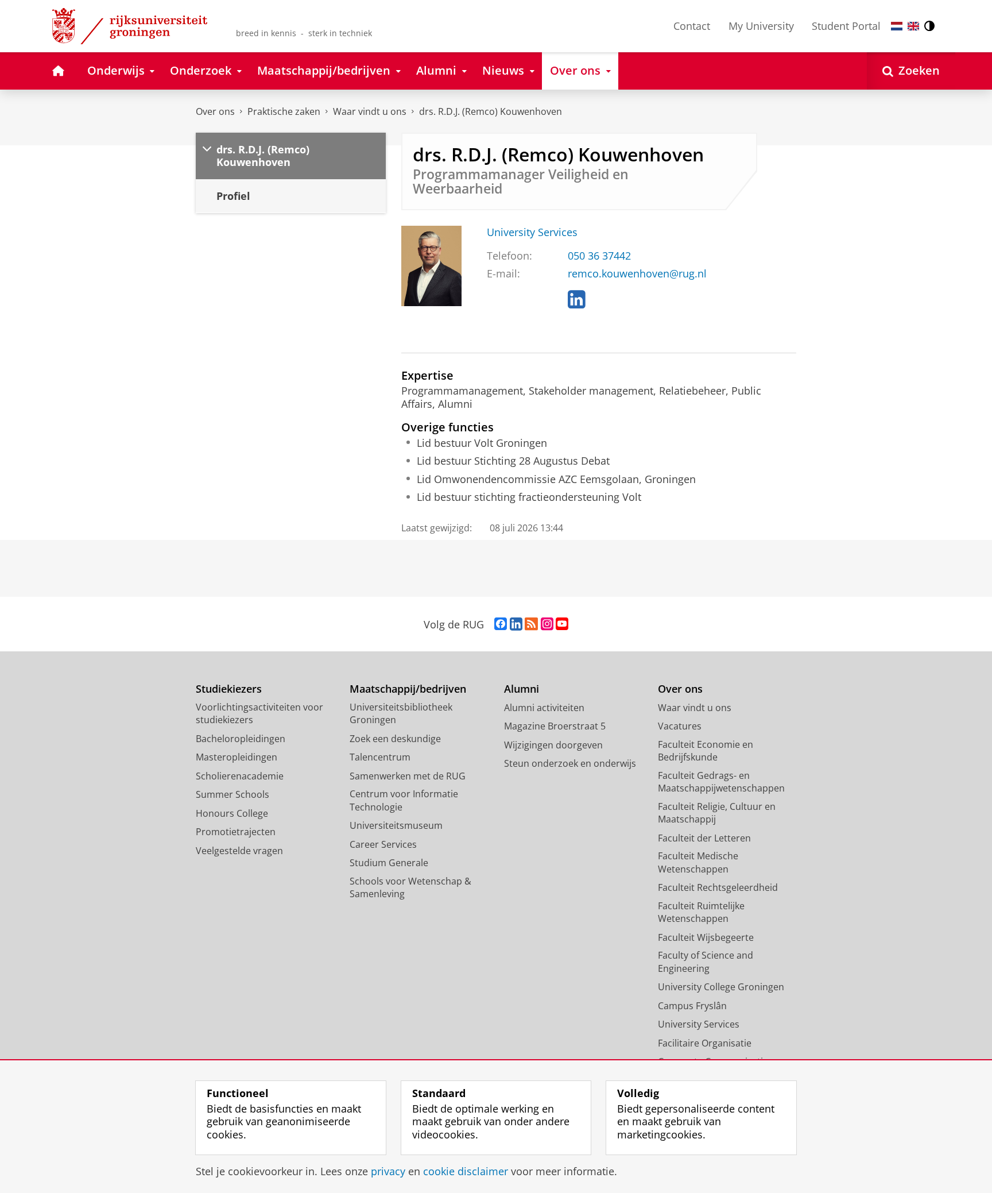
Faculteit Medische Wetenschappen (698, 862)
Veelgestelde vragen (239, 850)
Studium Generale (389, 862)
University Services (532, 232)
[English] (913, 26)
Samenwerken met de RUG (408, 776)
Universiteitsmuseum (396, 825)
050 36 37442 (599, 255)
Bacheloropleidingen (240, 738)
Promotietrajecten (236, 831)
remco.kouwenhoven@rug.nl (637, 273)
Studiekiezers (229, 689)
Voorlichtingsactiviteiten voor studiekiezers (259, 714)
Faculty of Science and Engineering (705, 962)
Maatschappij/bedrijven (408, 689)
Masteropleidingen (236, 757)
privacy (388, 1171)
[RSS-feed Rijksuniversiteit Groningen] (531, 624)
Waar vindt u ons (369, 111)
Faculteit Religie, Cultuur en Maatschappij (717, 813)
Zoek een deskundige (395, 738)
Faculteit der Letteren (704, 838)
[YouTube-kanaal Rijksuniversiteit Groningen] (562, 624)
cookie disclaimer (465, 1171)
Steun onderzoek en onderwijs (570, 763)
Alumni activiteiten (544, 707)
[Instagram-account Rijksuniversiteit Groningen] (547, 624)
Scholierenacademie (240, 776)
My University (761, 26)
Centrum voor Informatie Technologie (404, 800)
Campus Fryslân (692, 1005)
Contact (691, 26)
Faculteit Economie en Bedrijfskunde (705, 751)
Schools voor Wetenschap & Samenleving (410, 888)
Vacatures (680, 726)
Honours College (232, 813)
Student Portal (846, 26)
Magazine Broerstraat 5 (555, 726)
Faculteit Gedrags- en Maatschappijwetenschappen (721, 782)
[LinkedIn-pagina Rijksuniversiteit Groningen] (516, 624)
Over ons (215, 111)
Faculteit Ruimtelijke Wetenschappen (701, 912)
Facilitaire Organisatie (704, 1043)
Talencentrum (380, 757)
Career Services (383, 844)
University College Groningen (721, 986)
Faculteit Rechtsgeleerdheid (718, 887)
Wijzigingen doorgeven (553, 745)
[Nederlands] (896, 26)
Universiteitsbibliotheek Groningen (401, 714)
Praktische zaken (283, 111)
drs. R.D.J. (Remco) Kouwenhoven (490, 111)
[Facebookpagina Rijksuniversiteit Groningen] (500, 624)
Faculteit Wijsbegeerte (706, 937)
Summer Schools (232, 794)
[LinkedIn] (577, 300)
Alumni (521, 689)
